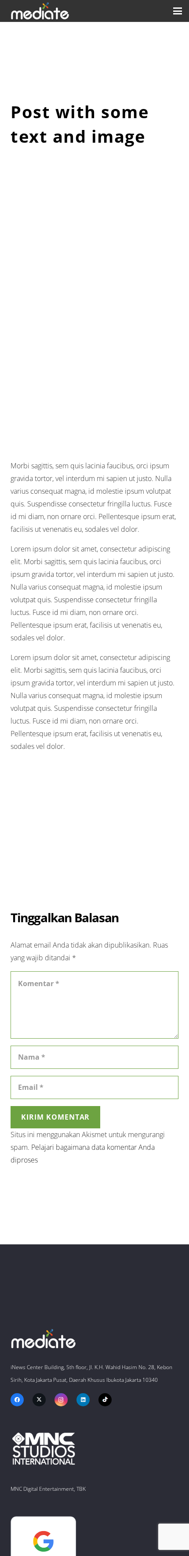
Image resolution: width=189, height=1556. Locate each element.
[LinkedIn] (83, 1399)
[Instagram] (61, 1399)
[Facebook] (17, 1399)
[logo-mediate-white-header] (40, 11)
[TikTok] (105, 1399)
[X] (39, 1399)
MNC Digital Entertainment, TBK (48, 1489)
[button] (177, 11)
